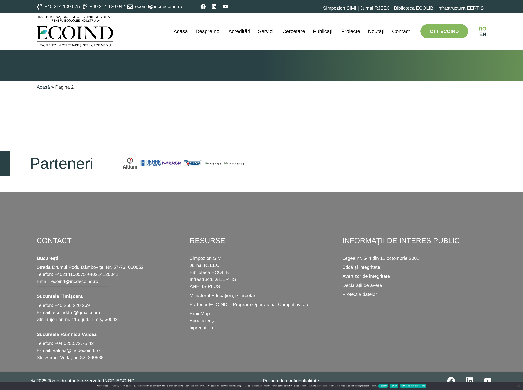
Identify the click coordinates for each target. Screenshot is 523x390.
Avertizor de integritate (366, 276)
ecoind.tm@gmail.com (76, 312)
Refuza (394, 386)
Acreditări (239, 31)
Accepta (383, 386)
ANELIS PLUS (205, 286)
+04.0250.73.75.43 (74, 343)
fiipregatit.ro (202, 327)
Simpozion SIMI (339, 8)
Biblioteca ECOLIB (414, 8)
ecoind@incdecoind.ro (74, 281)
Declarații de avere (362, 285)
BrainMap (200, 313)
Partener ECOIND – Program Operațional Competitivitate (249, 304)
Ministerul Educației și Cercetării (224, 295)
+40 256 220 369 (72, 305)
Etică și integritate (361, 267)
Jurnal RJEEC (375, 8)
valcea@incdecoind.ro (76, 350)
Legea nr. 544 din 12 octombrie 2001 (380, 258)
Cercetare (293, 31)
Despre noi (208, 31)
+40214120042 (102, 274)
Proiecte (350, 31)
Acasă (181, 31)
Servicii (266, 31)
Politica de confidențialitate (291, 380)
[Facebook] (203, 6)
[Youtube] (225, 6)
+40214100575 (70, 274)
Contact (401, 31)
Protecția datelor (359, 294)
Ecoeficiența (202, 320)
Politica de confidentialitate (413, 386)
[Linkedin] (214, 6)
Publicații (323, 31)
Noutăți (376, 31)
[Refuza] (518, 386)
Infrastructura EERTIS (460, 8)
